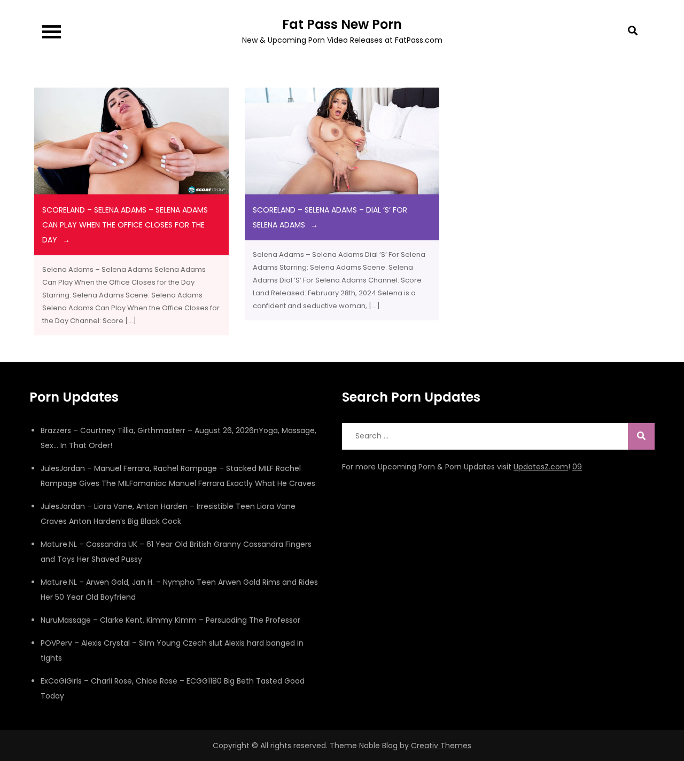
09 (577, 466)
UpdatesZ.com (541, 466)
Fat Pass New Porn (342, 24)
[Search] (641, 436)
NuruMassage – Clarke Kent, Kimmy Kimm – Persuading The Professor (170, 620)
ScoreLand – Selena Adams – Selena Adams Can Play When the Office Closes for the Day (125, 225)
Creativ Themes (441, 745)
